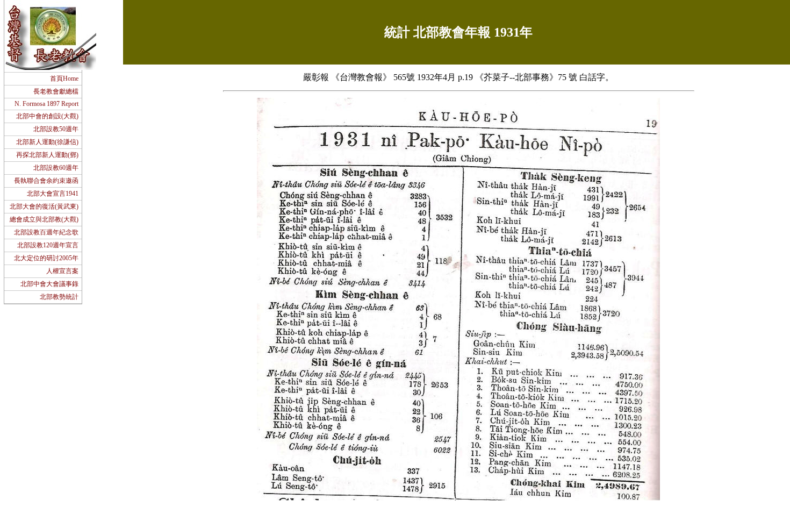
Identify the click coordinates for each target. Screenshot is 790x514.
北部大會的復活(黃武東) (44, 206)
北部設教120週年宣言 (47, 245)
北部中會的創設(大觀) (47, 116)
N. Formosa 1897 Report (45, 104)
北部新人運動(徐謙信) (47, 142)
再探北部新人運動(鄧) (47, 155)
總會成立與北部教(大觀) (44, 219)
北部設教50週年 (55, 129)
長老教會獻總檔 (55, 91)
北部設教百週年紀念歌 (46, 232)
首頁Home (64, 78)
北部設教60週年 (55, 168)
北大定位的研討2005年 (46, 258)
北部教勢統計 (59, 297)
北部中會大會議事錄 (49, 284)
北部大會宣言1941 (52, 193)
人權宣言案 (62, 271)
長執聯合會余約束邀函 (46, 180)
